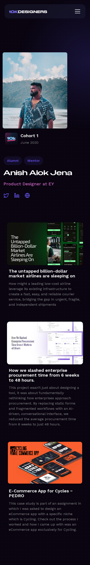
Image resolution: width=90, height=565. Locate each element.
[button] (76, 11)
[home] (35, 11)
